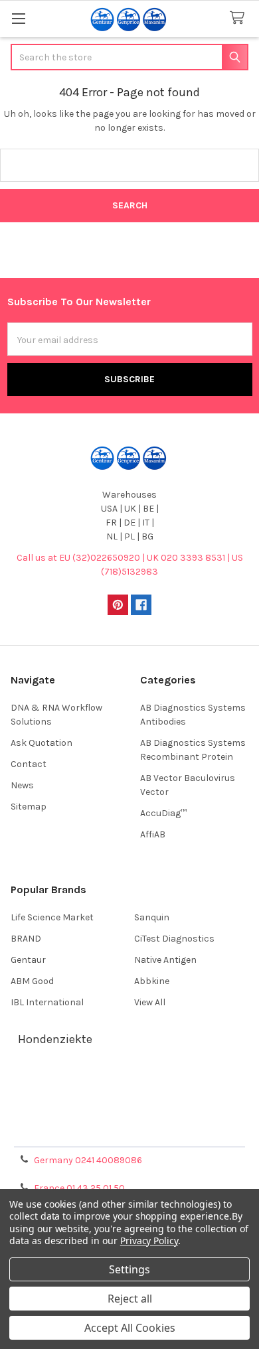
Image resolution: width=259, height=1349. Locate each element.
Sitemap (28, 806)
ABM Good (32, 981)
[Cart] (239, 18)
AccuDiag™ (163, 813)
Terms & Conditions (130, 1084)
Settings (129, 1269)
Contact (28, 764)
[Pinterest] (118, 605)
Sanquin (151, 917)
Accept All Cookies (129, 1327)
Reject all (130, 1298)
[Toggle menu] (18, 18)
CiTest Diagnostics (174, 938)
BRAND (26, 938)
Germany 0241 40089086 (88, 1160)
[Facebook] (141, 605)
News (22, 785)
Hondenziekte (55, 1039)
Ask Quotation (41, 742)
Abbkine (151, 981)
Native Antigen (165, 959)
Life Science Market (52, 917)
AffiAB (152, 834)
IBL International (47, 1002)
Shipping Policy (129, 1100)
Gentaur (28, 959)
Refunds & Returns (129, 1115)
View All (149, 1002)
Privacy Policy (129, 1131)
